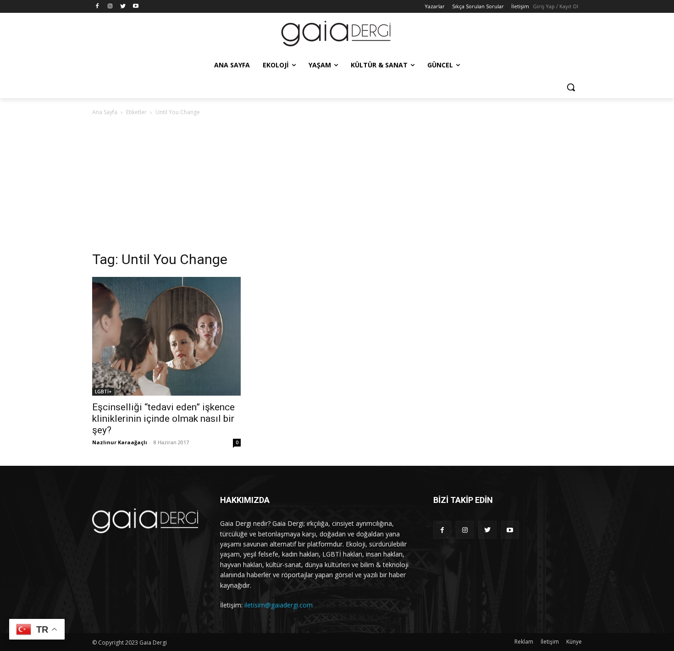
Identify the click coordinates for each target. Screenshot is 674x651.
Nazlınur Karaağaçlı (119, 442)
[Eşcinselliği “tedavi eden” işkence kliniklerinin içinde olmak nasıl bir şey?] (166, 336)
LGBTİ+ (103, 391)
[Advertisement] (337, 186)
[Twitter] (123, 6)
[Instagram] (110, 6)
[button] (571, 87)
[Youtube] (135, 6)
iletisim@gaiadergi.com (278, 605)
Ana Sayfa (104, 112)
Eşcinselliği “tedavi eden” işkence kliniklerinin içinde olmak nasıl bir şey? (163, 419)
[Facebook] (97, 6)
